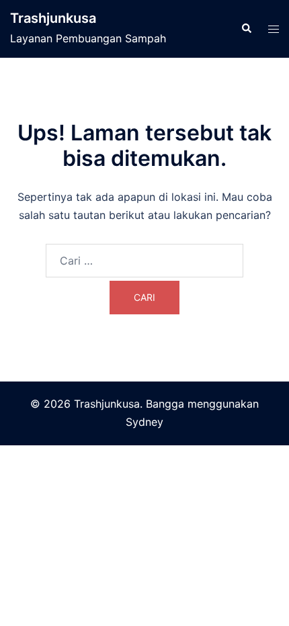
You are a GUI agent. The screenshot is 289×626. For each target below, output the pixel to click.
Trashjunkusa (53, 18)
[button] (246, 29)
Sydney (144, 422)
